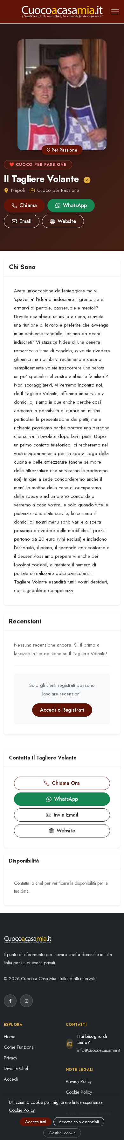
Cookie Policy (79, 1092)
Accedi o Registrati (62, 709)
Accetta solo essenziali (79, 1122)
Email (25, 221)
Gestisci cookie (62, 1133)
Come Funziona (19, 1047)
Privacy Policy (79, 1081)
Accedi (11, 1079)
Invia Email (66, 814)
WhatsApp (75, 205)
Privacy (10, 1058)
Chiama (28, 205)
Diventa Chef (16, 1068)
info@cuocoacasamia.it (98, 1050)
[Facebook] (10, 1000)
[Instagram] (26, 1000)
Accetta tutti (35, 1122)
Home (10, 1036)
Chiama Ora (66, 783)
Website (67, 221)
